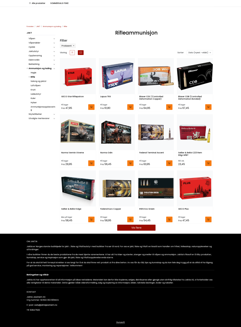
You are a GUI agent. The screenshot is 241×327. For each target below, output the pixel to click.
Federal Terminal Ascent (151, 152)
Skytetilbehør (35, 114)
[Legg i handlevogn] (91, 107)
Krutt (33, 89)
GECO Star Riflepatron (72, 96)
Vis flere (136, 227)
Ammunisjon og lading (40, 68)
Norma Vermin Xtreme (72, 152)
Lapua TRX (105, 96)
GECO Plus (183, 209)
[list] (72, 52)
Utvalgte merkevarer (39, 118)
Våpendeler (34, 42)
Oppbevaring (35, 55)
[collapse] (54, 38)
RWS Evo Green (147, 209)
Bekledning (34, 64)
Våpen (32, 38)
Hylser (34, 102)
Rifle (33, 76)
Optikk (32, 47)
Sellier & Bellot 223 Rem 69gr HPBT (190, 153)
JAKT (29, 32)
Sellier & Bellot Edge (71, 209)
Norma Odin (106, 152)
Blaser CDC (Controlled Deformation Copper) (151, 97)
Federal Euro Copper (110, 209)
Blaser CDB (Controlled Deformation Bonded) (190, 97)
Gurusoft (120, 322)
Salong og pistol (38, 81)
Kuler (33, 98)
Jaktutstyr (34, 51)
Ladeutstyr (36, 94)
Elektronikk (34, 59)
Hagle (33, 72)
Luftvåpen (36, 85)
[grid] (81, 52)
